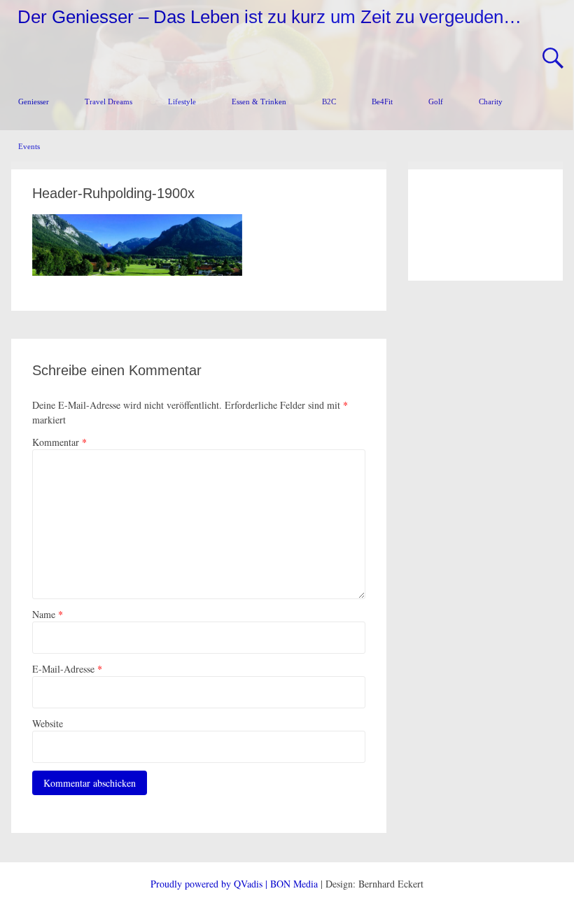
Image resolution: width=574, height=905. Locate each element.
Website (47, 723)
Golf (435, 101)
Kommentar (59, 442)
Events (29, 146)
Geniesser (33, 101)
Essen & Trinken (259, 101)
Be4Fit (382, 101)
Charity (491, 101)
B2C (329, 101)
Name (47, 614)
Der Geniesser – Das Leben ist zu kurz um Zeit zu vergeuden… (270, 16)
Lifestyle (182, 101)
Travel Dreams (108, 101)
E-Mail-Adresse (67, 668)
